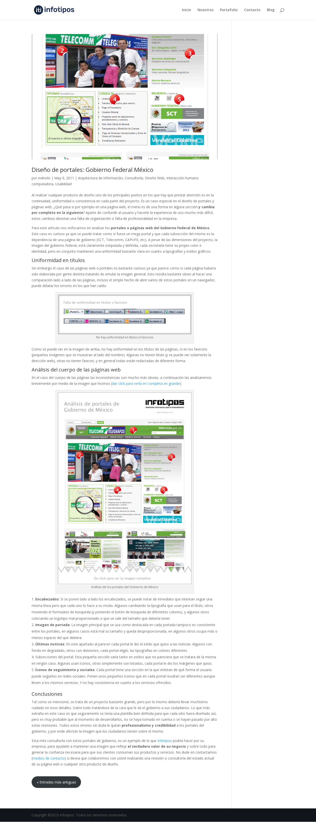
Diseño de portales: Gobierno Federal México (92, 169)
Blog (271, 10)
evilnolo (44, 178)
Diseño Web (154, 178)
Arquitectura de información (100, 178)
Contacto (252, 10)
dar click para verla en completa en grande (146, 383)
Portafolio (229, 10)
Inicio (186, 10)
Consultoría (134, 178)
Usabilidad (63, 184)
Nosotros (206, 10)
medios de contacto (49, 758)
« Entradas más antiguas (56, 782)
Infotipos (165, 740)
